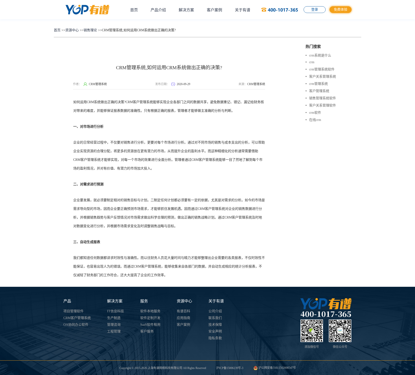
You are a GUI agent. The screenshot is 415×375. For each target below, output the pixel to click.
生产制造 (114, 318)
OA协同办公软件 (75, 324)
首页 (134, 10)
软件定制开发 (150, 318)
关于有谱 (242, 10)
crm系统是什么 (318, 55)
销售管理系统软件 (320, 98)
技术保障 (215, 324)
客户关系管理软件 (320, 105)
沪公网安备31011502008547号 (277, 367)
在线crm (313, 120)
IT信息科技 (115, 311)
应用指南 (183, 318)
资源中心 (72, 30)
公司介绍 (215, 311)
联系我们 (215, 318)
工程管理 (114, 331)
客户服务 (147, 331)
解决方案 (186, 10)
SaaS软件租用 (150, 324)
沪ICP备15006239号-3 (229, 368)
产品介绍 (158, 10)
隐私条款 (215, 338)
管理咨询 (114, 324)
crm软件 (313, 112)
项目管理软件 (73, 311)
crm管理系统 (316, 84)
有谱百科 (183, 311)
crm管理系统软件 (320, 69)
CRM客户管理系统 (77, 318)
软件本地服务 (150, 311)
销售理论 (90, 30)
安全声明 (215, 331)
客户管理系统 (317, 91)
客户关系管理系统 (320, 76)
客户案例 (214, 10)
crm (309, 62)
